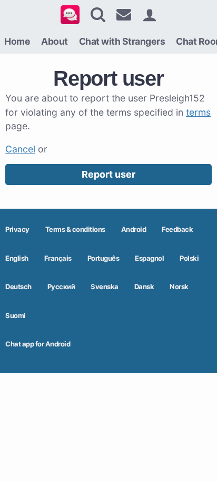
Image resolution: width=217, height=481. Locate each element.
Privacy (17, 229)
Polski (189, 258)
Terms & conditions (75, 229)
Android (133, 229)
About (54, 41)
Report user (108, 174)
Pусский (61, 286)
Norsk (179, 286)
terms (198, 112)
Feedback (177, 229)
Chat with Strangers (122, 41)
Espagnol (149, 258)
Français (58, 258)
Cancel (20, 149)
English (16, 258)
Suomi (15, 315)
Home (17, 41)
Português (103, 258)
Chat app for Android (37, 344)
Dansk (144, 286)
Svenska (105, 286)
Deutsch (18, 286)
